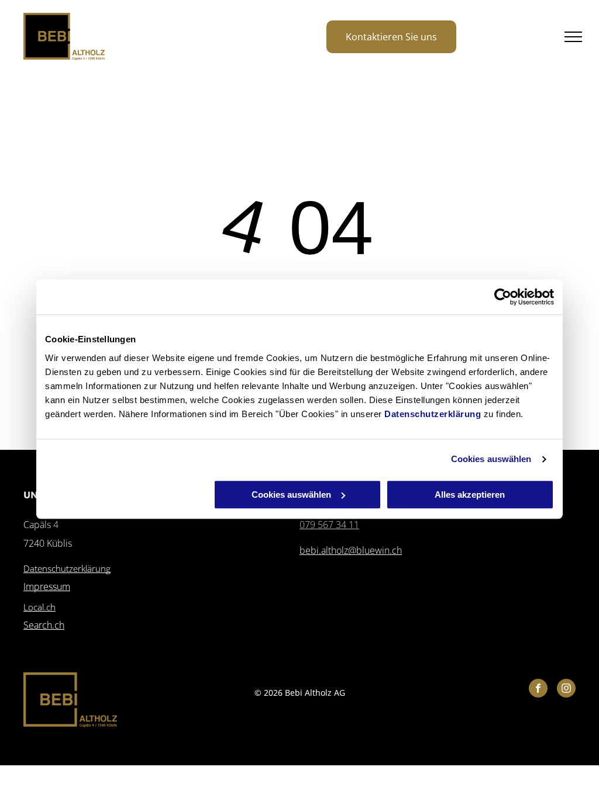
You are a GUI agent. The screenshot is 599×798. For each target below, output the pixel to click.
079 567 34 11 (329, 524)
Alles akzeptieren (470, 494)
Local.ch (39, 607)
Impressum (46, 586)
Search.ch (43, 625)
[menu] (573, 37)
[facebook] (538, 689)
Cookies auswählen (491, 459)
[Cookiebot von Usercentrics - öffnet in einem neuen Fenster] (503, 297)
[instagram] (566, 689)
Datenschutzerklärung (432, 414)
